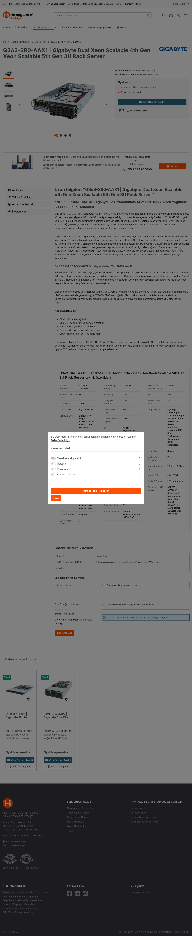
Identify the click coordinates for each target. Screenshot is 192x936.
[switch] (53, 464)
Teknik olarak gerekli (69, 458)
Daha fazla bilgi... (60, 440)
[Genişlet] (139, 458)
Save (56, 498)
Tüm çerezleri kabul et (96, 490)
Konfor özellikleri (66, 474)
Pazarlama (63, 469)
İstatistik (61, 463)
